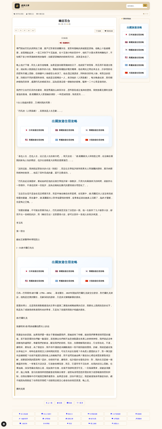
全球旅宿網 (93, 414)
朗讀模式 (65, 43)
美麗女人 (116, 423)
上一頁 (50, 403)
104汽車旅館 (116, 414)
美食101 (70, 414)
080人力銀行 (47, 414)
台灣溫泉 (116, 419)
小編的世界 (24, 419)
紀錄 (99, 31)
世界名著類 (19, 14)
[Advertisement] (134, 119)
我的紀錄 (110, 31)
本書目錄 (41, 14)
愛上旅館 (93, 423)
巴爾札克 (31, 14)
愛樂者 (139, 419)
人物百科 (24, 423)
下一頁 (79, 403)
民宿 (70, 423)
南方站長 (93, 419)
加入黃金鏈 (24, 414)
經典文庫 (70, 419)
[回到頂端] (3, 424)
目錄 (70, 403)
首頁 (60, 403)
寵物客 (139, 414)
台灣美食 (47, 419)
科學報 (47, 423)
